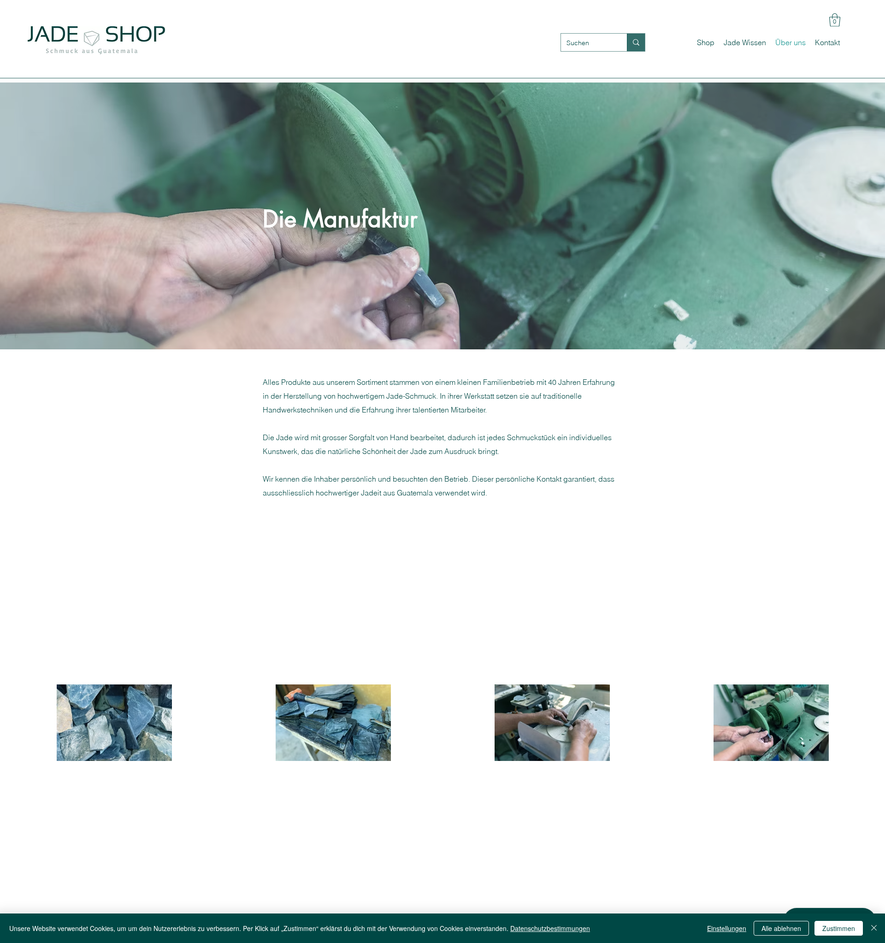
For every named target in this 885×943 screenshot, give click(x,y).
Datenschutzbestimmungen (550, 928)
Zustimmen (838, 928)
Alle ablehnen (781, 928)
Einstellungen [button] (726, 928)
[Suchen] (636, 42)
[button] (834, 20)
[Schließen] (873, 928)
